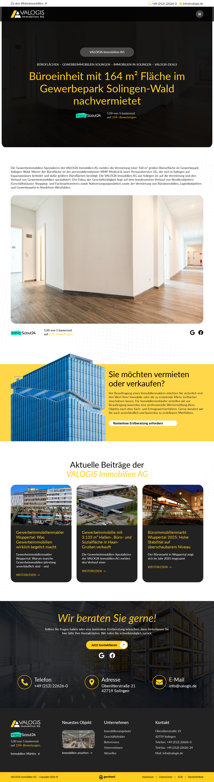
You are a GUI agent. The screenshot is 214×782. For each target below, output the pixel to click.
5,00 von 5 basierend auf (59, 332)
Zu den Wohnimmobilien (27, 3)
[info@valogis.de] (180, 3)
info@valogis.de (193, 3)
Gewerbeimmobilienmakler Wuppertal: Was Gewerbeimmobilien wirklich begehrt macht (40, 539)
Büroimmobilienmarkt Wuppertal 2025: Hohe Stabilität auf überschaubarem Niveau (169, 539)
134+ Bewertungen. (124, 117)
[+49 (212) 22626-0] (150, 3)
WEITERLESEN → (28, 575)
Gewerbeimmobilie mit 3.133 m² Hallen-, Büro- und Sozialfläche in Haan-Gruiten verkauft (106, 539)
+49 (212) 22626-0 (164, 4)
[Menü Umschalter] (199, 14)
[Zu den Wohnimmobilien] (45, 4)
